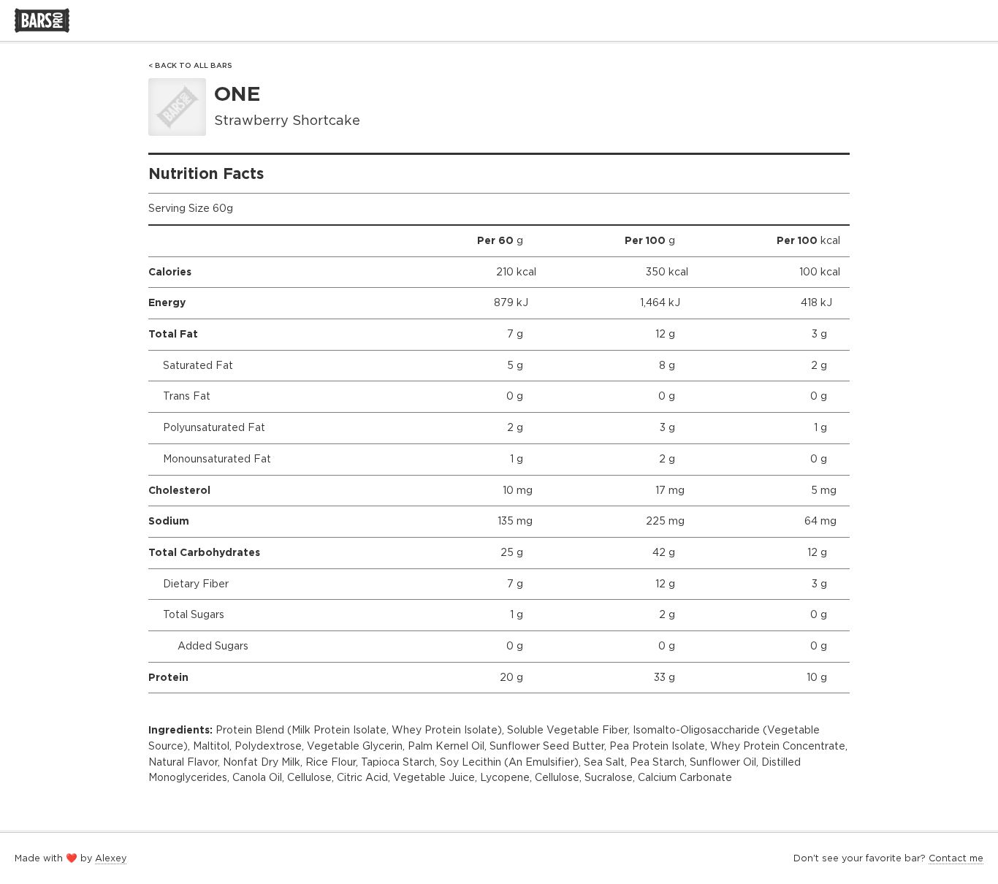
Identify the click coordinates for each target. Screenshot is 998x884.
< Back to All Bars (190, 65)
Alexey (110, 858)
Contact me (956, 858)
